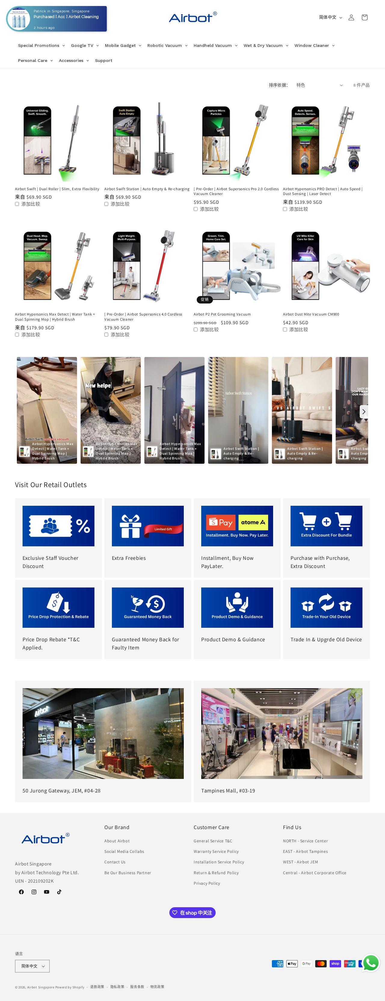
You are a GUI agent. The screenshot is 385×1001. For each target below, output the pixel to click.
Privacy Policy (207, 883)
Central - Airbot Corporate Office (314, 872)
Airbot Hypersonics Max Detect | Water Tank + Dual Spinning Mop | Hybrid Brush (55, 317)
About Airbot (117, 841)
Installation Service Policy (219, 862)
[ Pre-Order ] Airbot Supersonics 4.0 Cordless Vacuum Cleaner (143, 317)
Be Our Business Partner (127, 872)
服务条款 (137, 987)
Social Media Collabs (124, 851)
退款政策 (97, 987)
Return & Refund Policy (216, 872)
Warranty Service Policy (216, 851)
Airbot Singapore (40, 987)
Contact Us (115, 862)
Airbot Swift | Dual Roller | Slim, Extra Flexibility (57, 189)
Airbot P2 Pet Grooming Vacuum (222, 314)
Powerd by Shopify (70, 987)
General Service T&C (213, 841)
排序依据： (280, 85)
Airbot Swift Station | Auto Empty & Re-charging (146, 189)
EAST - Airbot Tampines (305, 851)
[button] (21, 17)
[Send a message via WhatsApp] (371, 963)
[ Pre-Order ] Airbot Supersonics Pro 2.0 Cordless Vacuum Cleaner (236, 192)
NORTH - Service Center (305, 841)
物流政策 (157, 987)
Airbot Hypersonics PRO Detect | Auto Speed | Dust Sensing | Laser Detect (322, 192)
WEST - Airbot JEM (300, 862)
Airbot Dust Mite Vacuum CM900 (311, 314)
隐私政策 (117, 987)
